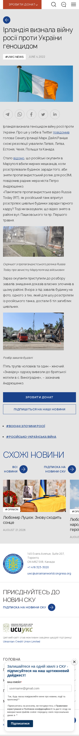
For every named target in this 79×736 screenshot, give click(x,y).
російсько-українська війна (32, 437)
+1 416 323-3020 (38, 567)
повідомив (61, 132)
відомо (18, 158)
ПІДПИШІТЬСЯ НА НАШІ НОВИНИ (39, 409)
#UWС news (14, 57)
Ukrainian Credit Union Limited (21, 641)
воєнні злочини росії (27, 426)
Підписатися (20, 723)
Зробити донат (39, 397)
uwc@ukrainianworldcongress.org (49, 573)
